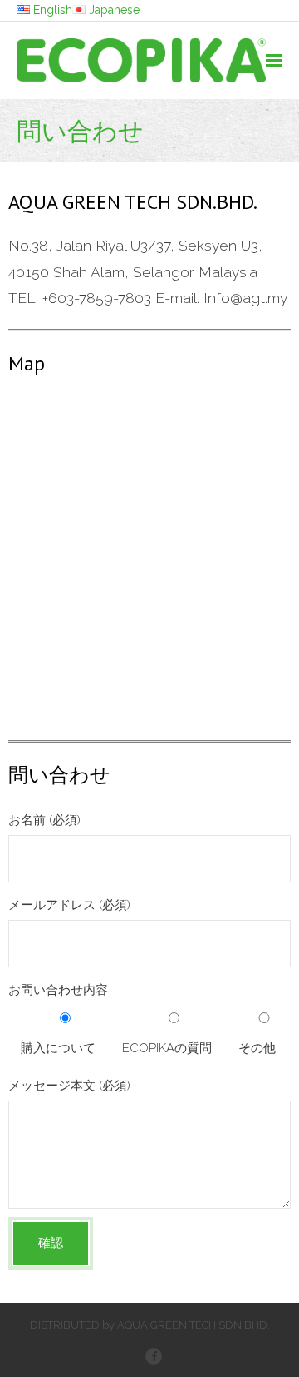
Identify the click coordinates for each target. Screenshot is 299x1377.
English (52, 10)
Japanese (114, 10)
